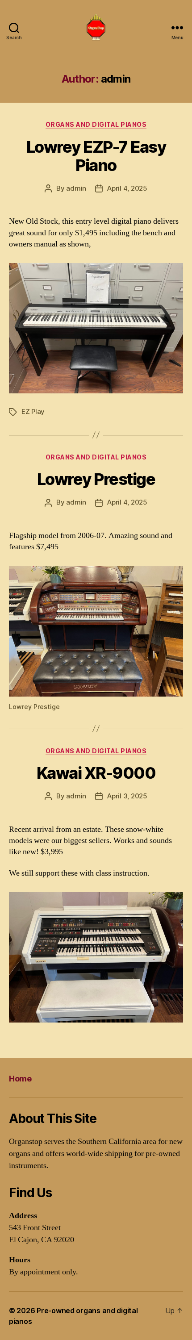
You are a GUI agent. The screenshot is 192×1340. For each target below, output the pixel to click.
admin (76, 188)
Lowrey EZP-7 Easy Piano (96, 156)
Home (20, 1078)
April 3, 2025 (127, 796)
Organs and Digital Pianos (96, 124)
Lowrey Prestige (96, 479)
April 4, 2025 (127, 188)
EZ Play (33, 411)
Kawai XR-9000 (96, 773)
